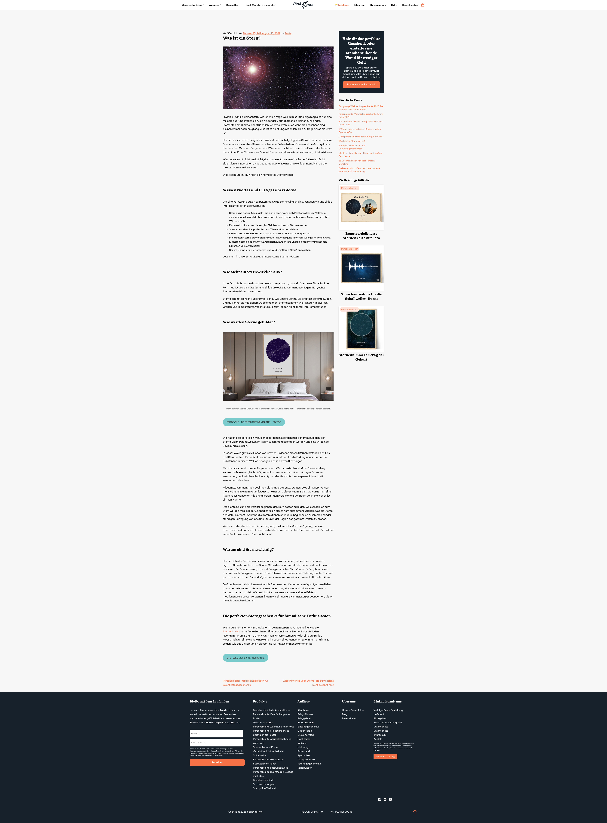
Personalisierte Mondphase (268, 759)
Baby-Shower (305, 714)
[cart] (423, 5)
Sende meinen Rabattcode (361, 84)
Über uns (359, 5)
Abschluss (303, 710)
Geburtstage (304, 730)
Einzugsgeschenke (308, 726)
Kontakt (378, 739)
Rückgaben (380, 718)
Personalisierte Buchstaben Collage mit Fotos (273, 773)
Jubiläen (302, 743)
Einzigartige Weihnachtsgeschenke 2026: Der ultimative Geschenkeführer (361, 108)
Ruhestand (303, 751)
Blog (344, 714)
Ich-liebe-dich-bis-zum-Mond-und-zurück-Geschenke (361, 155)
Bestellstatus (410, 5)
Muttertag (303, 747)
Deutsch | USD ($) (385, 756)
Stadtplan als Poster (264, 734)
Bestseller (232, 5)
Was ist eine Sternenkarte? (352, 141)
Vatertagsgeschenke (309, 763)
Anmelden (217, 762)
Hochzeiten (303, 739)
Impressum (380, 734)
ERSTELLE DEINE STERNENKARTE (245, 657)
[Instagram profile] (386, 800)
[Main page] (303, 5)
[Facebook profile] (381, 800)
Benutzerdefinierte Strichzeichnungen (264, 782)
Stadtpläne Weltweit (264, 788)
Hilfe (394, 5)
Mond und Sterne (263, 722)
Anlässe (214, 5)
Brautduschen (305, 722)
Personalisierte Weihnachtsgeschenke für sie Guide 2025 (361, 123)
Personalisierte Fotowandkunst (270, 767)
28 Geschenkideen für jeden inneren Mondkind (357, 162)
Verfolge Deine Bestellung (388, 710)
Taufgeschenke (306, 759)
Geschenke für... (192, 5)
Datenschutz (381, 730)
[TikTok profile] (391, 800)
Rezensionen (378, 5)
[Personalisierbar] (361, 229)
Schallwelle (259, 755)
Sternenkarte (231, 631)
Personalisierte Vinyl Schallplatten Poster (272, 716)
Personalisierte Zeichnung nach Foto (273, 726)
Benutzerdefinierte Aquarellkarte (271, 710)
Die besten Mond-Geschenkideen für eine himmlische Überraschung (359, 170)
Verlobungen (304, 767)
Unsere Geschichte (353, 710)
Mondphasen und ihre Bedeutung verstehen (360, 136)
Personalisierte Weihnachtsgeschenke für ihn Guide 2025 (361, 115)
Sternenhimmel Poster (266, 747)
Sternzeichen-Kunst (264, 763)
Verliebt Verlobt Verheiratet (268, 751)
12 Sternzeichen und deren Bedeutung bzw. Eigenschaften (360, 130)
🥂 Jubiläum (341, 5)
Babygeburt (304, 718)
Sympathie (303, 755)
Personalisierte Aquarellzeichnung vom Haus (272, 741)
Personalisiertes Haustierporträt (271, 730)
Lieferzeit (379, 714)
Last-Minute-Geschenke (260, 5)
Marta (288, 33)
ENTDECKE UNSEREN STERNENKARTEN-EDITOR (254, 422)
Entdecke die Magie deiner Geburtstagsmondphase (352, 147)
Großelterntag (305, 734)
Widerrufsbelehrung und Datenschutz (388, 724)
